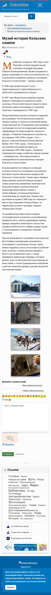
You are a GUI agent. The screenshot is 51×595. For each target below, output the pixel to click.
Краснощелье (15, 515)
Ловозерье (19, 4)
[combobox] (15, 16)
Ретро (40, 479)
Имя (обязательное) (32, 385)
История (13, 518)
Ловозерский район (17, 505)
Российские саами (19, 526)
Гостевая (13, 476)
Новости (27, 499)
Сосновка (40, 516)
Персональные (27, 482)
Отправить (8, 454)
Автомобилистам (19, 496)
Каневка (29, 515)
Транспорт (14, 499)
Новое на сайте (17, 479)
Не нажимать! (26, 518)
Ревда (37, 512)
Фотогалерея (16, 502)
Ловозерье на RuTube (21, 538)
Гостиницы (14, 493)
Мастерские (13, 485)
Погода (30, 491)
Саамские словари (19, 532)
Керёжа (41, 505)
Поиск (24, 476)
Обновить (9, 444)
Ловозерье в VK (16, 507)
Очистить (20, 454)
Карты (36, 496)
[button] (11, 548)
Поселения (14, 513)
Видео (34, 485)
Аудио (24, 485)
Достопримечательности (23, 510)
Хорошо (10, 587)
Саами (32, 505)
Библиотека (16, 490)
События (13, 482)
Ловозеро (27, 513)
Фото (8, 57)
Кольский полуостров (18, 488)
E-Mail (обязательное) (33, 391)
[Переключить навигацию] (40, 5)
